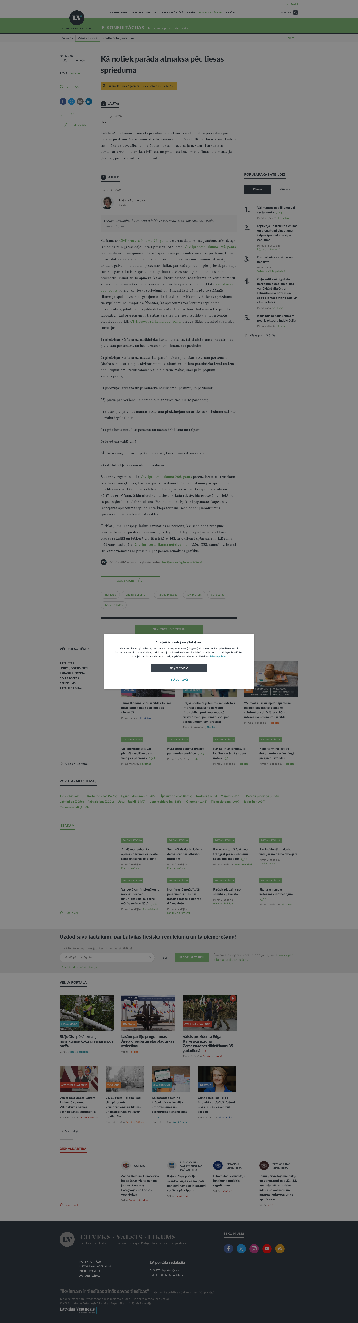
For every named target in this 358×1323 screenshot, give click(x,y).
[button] (179, 680)
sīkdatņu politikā (217, 657)
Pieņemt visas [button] (179, 668)
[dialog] (179, 661)
